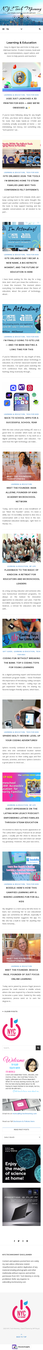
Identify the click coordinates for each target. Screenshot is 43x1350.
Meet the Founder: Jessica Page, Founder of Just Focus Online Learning (21, 974)
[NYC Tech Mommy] (21, 1311)
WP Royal (36, 1328)
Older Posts (11, 1011)
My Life (33, 566)
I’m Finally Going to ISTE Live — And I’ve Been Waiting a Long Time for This (21, 345)
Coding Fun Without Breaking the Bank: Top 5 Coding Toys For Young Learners (21, 663)
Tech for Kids (32, 95)
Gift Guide (7, 651)
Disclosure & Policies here (24, 1121)
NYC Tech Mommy (22, 8)
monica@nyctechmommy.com (24, 1113)
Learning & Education (14, 95)
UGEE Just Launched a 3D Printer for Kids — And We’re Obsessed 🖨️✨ (21, 103)
